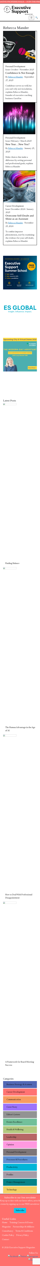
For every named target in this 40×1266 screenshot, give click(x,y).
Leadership (11, 1137)
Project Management (16, 1182)
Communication (14, 1100)
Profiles (10, 1175)
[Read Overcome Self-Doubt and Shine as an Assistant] (19, 186)
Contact (5, 1239)
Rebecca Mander (15, 77)
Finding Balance (12, 563)
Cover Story (12, 1107)
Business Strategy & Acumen (19, 1084)
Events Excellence (14, 1122)
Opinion (10, 1145)
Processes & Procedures (17, 1160)
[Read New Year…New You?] (19, 118)
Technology (12, 1190)
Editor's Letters (13, 1115)
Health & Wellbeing (15, 1130)
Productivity (12, 1167)
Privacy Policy (22, 1235)
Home (4, 1223)
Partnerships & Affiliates (23, 1227)
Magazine (6, 1227)
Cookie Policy (8, 1235)
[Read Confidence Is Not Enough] (19, 47)
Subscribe (20, 1210)
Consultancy (7, 1231)
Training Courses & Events (21, 1223)
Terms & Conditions (24, 1231)
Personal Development (15, 67)
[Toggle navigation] (31, 18)
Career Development (14, 206)
